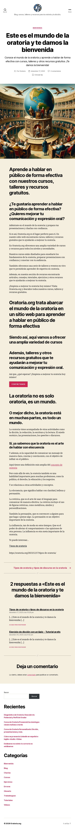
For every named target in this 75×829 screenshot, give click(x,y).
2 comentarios (56, 71)
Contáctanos (18, 384)
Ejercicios (8, 782)
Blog (6, 768)
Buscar (6, 692)
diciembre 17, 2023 (38, 71)
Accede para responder (17, 625)
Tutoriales (8, 800)
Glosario (7, 791)
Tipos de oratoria (18, 546)
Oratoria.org (16, 823)
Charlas (7, 773)
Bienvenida (37, 28)
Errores (7, 787)
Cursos (7, 777)
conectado (31, 675)
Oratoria (22, 71)
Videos (7, 805)
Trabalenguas (10, 796)
